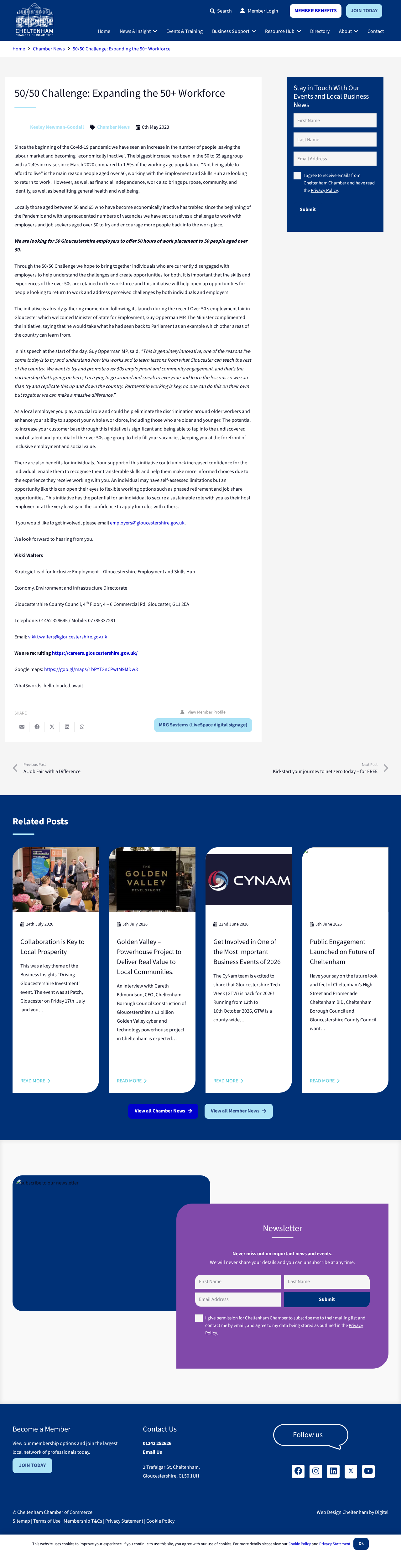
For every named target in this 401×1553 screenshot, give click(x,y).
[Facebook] (298, 1471)
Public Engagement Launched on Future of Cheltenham (342, 952)
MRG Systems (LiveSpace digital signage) (203, 724)
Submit (308, 209)
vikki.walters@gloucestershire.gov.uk (67, 636)
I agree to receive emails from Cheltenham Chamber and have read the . (339, 183)
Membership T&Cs (83, 1521)
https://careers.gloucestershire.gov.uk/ (95, 653)
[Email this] (21, 727)
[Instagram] (316, 1471)
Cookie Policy (160, 1521)
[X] (351, 1471)
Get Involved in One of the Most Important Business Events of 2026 (247, 952)
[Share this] (36, 727)
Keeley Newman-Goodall (57, 127)
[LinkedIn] (333, 1471)
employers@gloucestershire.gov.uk (147, 522)
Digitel (381, 1512)
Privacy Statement (124, 1521)
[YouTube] (368, 1471)
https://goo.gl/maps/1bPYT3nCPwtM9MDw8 (91, 669)
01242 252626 (157, 1443)
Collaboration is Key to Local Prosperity (52, 947)
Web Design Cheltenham (342, 1512)
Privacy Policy (324, 190)
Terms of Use (46, 1521)
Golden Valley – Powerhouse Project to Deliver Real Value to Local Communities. (149, 957)
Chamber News (113, 127)
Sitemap (21, 1521)
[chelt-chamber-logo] (34, 19)
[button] (155, 31)
